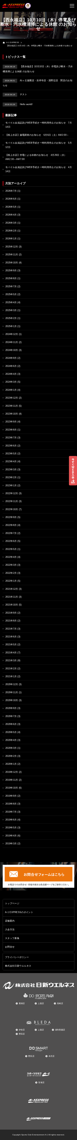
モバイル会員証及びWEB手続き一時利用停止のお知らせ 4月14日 (38, 169)
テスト (16, 94)
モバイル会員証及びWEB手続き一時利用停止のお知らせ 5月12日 (38, 144)
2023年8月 (11, 429)
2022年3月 (11, 565)
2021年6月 (11, 636)
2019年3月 (11, 843)
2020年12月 (11, 684)
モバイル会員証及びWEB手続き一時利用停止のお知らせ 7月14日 (38, 124)
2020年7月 (11, 716)
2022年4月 (11, 557)
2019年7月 (11, 811)
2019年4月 (11, 835)
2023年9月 (11, 421)
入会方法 (10, 929)
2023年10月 (11, 413)
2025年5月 (11, 294)
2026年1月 (11, 238)
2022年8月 (11, 525)
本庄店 (52, 1056)
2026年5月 (11, 206)
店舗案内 (10, 920)
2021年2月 (11, 668)
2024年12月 (11, 334)
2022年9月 (11, 517)
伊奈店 (22, 1030)
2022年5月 (11, 549)
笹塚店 (41, 1082)
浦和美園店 (60, 1030)
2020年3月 (11, 748)
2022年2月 (11, 573)
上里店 (41, 1003)
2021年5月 (11, 644)
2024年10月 (11, 350)
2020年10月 (11, 700)
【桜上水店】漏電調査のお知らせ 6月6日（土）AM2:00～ (37, 135)
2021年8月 (11, 620)
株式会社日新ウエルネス (18, 965)
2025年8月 (11, 278)
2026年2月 (11, 230)
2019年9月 (11, 795)
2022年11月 (11, 501)
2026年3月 (11, 222)
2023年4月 (11, 461)
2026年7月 (11, 191)
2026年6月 (11, 198)
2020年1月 (11, 764)
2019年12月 (11, 772)
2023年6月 (11, 445)
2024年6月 (11, 366)
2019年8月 (11, 803)
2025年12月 (11, 246)
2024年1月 (11, 390)
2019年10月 (11, 787)
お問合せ (10, 946)
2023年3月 (11, 469)
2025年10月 (11, 262)
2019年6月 (11, 819)
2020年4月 (11, 740)
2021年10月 (11, 604)
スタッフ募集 (12, 938)
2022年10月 (11, 509)
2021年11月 (11, 596)
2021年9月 (11, 612)
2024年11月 (11, 342)
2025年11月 (11, 254)
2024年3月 (11, 381)
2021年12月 (11, 589)
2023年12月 (11, 397)
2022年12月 (11, 493)
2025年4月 (11, 302)
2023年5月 (11, 453)
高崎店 (60, 1003)
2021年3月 (11, 660)
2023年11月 (11, 406)
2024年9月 (11, 358)
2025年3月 (11, 310)
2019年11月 (11, 780)
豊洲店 (22, 1003)
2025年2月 (11, 318)
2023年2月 (11, 477)
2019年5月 (11, 827)
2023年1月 (11, 485)
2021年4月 (11, 652)
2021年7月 (11, 628)
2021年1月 (11, 676)
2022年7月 (11, 533)
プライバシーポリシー (17, 957)
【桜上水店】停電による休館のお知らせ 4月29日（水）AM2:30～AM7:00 (35, 157)
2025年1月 (11, 326)
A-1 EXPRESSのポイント (19, 912)
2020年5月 (11, 732)
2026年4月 (11, 214)
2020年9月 (11, 708)
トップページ (12, 903)
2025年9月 (11, 270)
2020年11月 (11, 692)
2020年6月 (11, 724)
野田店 (22, 1034)
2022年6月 (11, 541)
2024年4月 (11, 374)
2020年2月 (11, 756)
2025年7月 (11, 286)
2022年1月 (11, 581)
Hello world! (19, 104)
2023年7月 (11, 437)
